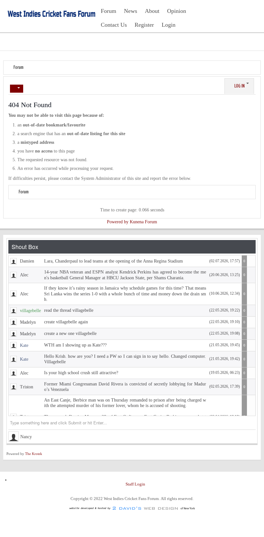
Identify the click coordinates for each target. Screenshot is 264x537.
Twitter (242, 15)
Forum (19, 67)
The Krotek (33, 454)
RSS (252, 15)
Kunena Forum (143, 221)
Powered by (117, 221)
